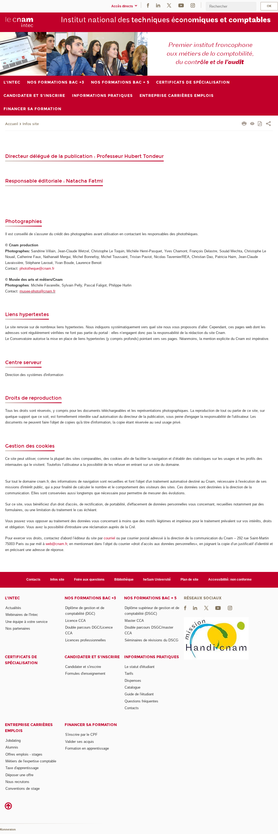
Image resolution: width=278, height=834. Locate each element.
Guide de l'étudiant (139, 694)
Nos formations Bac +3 (90, 598)
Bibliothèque (124, 579)
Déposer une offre (19, 775)
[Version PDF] (260, 124)
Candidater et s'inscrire (92, 657)
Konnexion (8, 829)
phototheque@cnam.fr (37, 268)
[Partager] (268, 124)
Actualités (13, 608)
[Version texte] (252, 124)
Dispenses (133, 681)
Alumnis (11, 747)
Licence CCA (75, 621)
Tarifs (129, 673)
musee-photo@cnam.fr (37, 291)
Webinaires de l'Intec (21, 615)
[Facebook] (148, 5)
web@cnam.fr (56, 544)
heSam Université (157, 579)
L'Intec (12, 598)
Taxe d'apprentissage (22, 768)
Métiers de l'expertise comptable (30, 761)
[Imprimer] (244, 124)
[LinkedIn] (158, 5)
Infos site (31, 124)
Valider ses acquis (79, 742)
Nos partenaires (17, 628)
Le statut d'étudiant (139, 667)
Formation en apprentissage (87, 748)
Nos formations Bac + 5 (150, 598)
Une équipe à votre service (26, 622)
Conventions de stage (22, 789)
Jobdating (13, 740)
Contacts (33, 579)
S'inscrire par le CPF (81, 735)
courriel (109, 538)
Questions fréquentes (141, 701)
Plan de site (189, 579)
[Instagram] (192, 5)
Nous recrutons (17, 782)
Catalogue (132, 687)
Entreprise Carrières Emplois (29, 727)
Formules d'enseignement (85, 673)
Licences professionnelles (85, 640)
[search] (231, 6)
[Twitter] (169, 5)
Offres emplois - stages (23, 754)
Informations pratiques (151, 657)
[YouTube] (181, 5)
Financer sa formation (91, 724)
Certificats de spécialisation (21, 660)
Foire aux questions (89, 579)
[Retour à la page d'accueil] (19, 22)
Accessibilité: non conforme (230, 579)
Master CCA (134, 621)
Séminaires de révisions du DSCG (151, 640)
